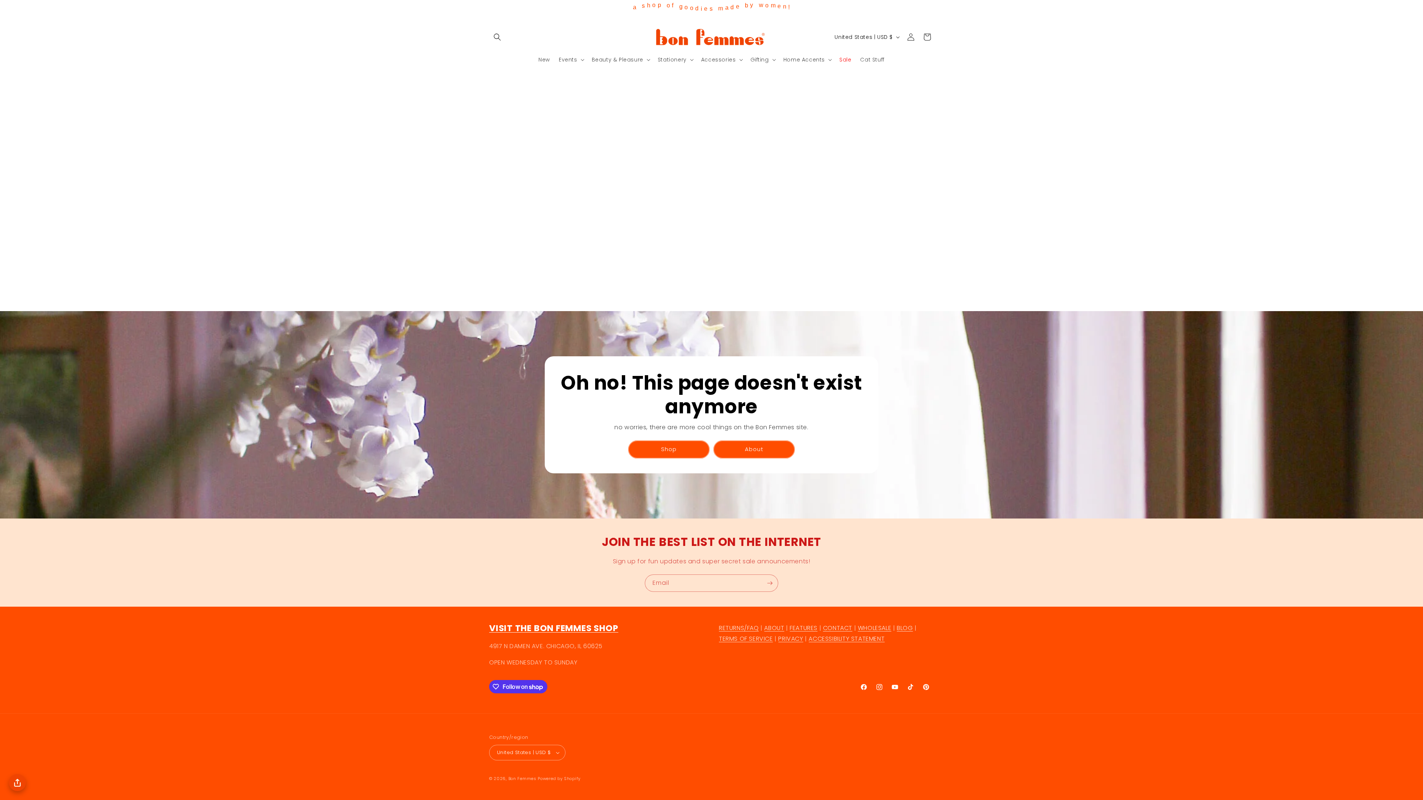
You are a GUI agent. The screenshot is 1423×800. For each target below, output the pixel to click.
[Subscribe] (770, 583)
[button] (497, 37)
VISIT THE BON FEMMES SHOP (553, 628)
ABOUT (774, 628)
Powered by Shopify (559, 778)
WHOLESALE (874, 628)
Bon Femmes (522, 778)
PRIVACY (790, 638)
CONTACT (837, 628)
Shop (669, 449)
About (754, 449)
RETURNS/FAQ (739, 628)
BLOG (905, 628)
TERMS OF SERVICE (746, 638)
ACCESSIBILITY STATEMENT (847, 638)
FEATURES (803, 628)
